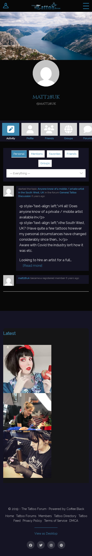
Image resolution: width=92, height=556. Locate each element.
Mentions (37, 153)
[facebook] (30, 545)
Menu (86, 6)
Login (6, 6)
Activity (10, 138)
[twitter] (41, 545)
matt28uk (24, 278)
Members (45, 516)
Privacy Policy (32, 520)
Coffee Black (75, 509)
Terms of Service (55, 520)
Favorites (54, 153)
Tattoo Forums (26, 516)
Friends (49, 138)
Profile (30, 138)
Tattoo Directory (65, 516)
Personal (19, 153)
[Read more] (32, 266)
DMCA (73, 520)
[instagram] (51, 545)
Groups (68, 138)
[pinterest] (61, 545)
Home (9, 516)
